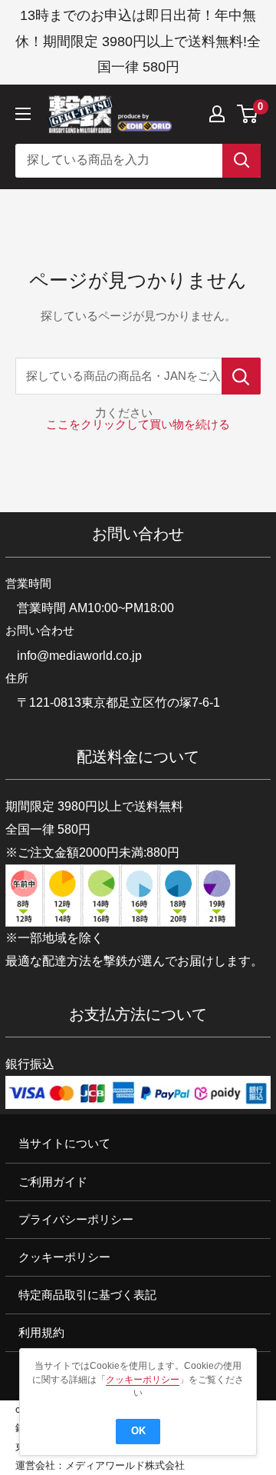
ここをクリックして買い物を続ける (138, 424)
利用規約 (41, 1332)
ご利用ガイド (52, 1181)
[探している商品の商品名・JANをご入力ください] (241, 376)
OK (138, 1431)
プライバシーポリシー (75, 1219)
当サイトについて (64, 1143)
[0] (248, 114)
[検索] (241, 161)
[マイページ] (217, 113)
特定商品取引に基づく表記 (87, 1294)
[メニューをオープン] (23, 114)
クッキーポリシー (64, 1257)
